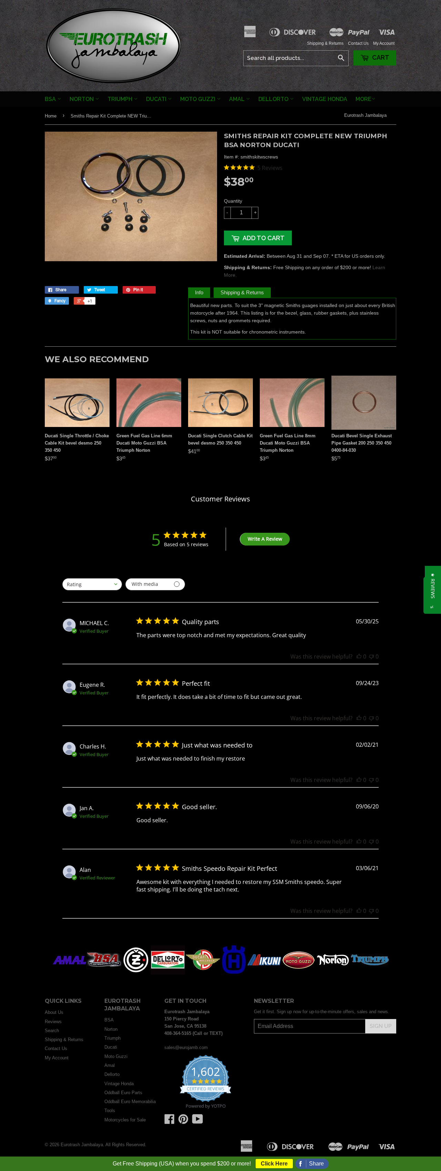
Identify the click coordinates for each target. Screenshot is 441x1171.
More (363, 99)
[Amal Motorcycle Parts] (69, 973)
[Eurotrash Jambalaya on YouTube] (197, 1121)
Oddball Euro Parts (123, 1092)
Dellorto (274, 99)
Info (199, 292)
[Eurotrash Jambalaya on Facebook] (169, 1121)
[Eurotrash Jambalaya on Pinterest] (183, 1121)
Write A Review (265, 539)
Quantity (233, 201)
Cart (380, 57)
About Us (54, 1012)
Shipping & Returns (325, 43)
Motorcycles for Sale (125, 1119)
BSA (51, 99)
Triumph (120, 99)
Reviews (53, 1021)
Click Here (274, 1164)
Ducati (157, 99)
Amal (237, 99)
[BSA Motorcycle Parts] (104, 973)
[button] (433, 585)
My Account (383, 43)
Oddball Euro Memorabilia (130, 1101)
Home (51, 116)
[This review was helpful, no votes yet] (359, 656)
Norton (82, 99)
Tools (109, 1110)
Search (52, 1030)
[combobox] (92, 584)
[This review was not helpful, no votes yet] (371, 656)
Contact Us (358, 43)
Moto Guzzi (198, 99)
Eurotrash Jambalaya (365, 115)
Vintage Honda (324, 99)
